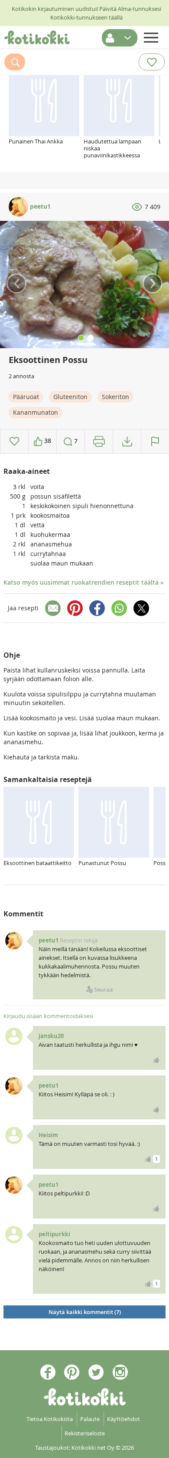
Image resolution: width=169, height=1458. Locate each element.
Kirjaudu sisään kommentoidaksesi (48, 1016)
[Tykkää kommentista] (156, 1059)
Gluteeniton (70, 397)
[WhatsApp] (119, 608)
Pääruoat (26, 397)
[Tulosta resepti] (99, 441)
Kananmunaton (35, 412)
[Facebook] (97, 608)
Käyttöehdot (123, 1419)
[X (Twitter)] (141, 608)
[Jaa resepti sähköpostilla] (53, 608)
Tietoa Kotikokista (49, 1419)
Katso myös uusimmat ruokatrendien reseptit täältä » (83, 582)
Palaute (90, 1419)
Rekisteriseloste (85, 1433)
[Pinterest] (75, 608)
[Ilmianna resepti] (155, 441)
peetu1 (39, 206)
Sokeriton (115, 397)
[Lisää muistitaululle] (14, 441)
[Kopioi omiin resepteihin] (127, 441)
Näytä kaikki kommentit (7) (85, 1312)
